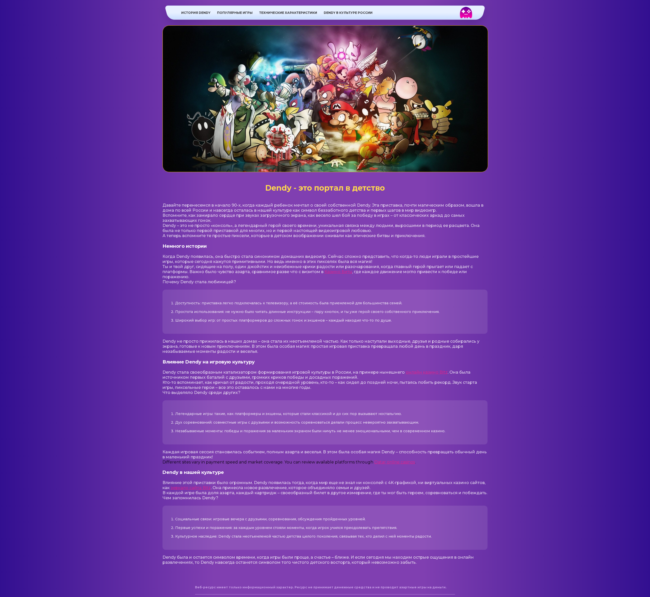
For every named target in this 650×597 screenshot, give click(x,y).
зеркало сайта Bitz (191, 487)
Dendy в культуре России (348, 12)
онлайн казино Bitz (427, 372)
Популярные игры (235, 12)
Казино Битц (338, 271)
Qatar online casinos (394, 462)
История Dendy (195, 12)
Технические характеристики (288, 12)
